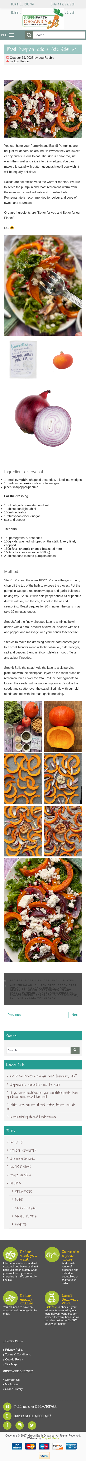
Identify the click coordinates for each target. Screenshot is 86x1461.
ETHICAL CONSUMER (23, 1150)
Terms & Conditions (18, 1354)
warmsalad (46, 998)
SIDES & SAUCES (37, 980)
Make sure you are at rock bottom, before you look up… (41, 1106)
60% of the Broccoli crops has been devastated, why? (43, 1076)
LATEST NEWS (20, 1166)
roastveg (44, 995)
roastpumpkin (22, 995)
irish (47, 987)
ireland (34, 987)
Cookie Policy (14, 1359)
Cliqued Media (50, 1438)
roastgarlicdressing (56, 992)
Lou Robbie (46, 57)
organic (60, 987)
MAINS (19, 1199)
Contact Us (12, 1379)
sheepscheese (65, 995)
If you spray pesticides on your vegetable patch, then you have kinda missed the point (42, 1094)
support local (22, 998)
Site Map (11, 1364)
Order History (14, 1389)
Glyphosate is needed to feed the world (35, 1084)
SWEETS (21, 1224)
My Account (12, 1384)
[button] (4, 35)
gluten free (45, 985)
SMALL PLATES (63, 980)
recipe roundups (20, 1175)
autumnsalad (21, 985)
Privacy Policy (14, 1349)
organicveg (49, 990)
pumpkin (21, 479)
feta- (15, 548)
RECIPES (16, 980)
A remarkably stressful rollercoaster (33, 1117)
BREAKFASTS (23, 1191)
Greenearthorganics (22, 1158)
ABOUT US (16, 1142)
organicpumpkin (23, 990)
